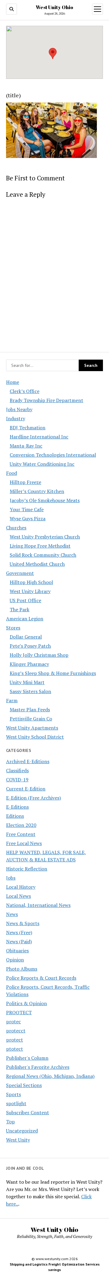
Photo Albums (21, 968)
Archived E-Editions (27, 761)
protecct (15, 1030)
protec (13, 1021)
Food (11, 473)
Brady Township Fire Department (46, 400)
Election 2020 (21, 825)
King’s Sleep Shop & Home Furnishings (53, 673)
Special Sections (24, 1085)
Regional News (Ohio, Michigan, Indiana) (50, 1076)
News (12, 914)
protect (14, 1039)
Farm (12, 700)
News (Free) (19, 932)
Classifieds (17, 770)
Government (20, 573)
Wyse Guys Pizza (27, 518)
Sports (13, 1094)
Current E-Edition (25, 788)
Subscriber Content (27, 1112)
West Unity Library (30, 591)
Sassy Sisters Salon (30, 691)
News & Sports (22, 923)
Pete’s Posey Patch (30, 645)
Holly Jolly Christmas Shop (39, 655)
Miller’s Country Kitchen (37, 491)
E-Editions (17, 806)
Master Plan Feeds (30, 709)
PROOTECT (19, 1012)
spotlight (16, 1103)
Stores (13, 627)
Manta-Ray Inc (26, 445)
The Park (19, 609)
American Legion (24, 618)
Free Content (20, 834)
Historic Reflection (26, 868)
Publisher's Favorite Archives (37, 1067)
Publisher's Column (27, 1058)
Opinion (15, 959)
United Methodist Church (37, 564)
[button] (52, 53)
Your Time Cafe (27, 509)
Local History (20, 887)
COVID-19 (17, 779)
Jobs (10, 877)
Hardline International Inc (39, 436)
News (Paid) (19, 941)
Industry (15, 418)
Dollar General (26, 636)
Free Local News (24, 843)
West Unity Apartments (32, 727)
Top (10, 1121)
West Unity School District (35, 736)
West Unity (18, 1139)
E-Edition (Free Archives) (33, 797)
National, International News (38, 905)
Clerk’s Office (24, 391)
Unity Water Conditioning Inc (42, 464)
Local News (18, 896)
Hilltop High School (31, 582)
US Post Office (25, 600)
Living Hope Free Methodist (40, 545)
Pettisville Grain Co (31, 718)
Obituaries (17, 950)
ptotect (14, 1048)
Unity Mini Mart (27, 682)
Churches (16, 527)
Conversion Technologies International (53, 454)
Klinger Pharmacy (29, 664)
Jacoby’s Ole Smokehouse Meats (45, 500)
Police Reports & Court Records (41, 977)
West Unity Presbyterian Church (45, 536)
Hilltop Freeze (25, 482)
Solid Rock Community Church (43, 555)
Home (12, 382)
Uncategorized (22, 1130)
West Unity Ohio (54, 7)
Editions (15, 816)
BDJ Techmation (27, 427)
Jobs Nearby (19, 409)
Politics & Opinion (26, 1003)
